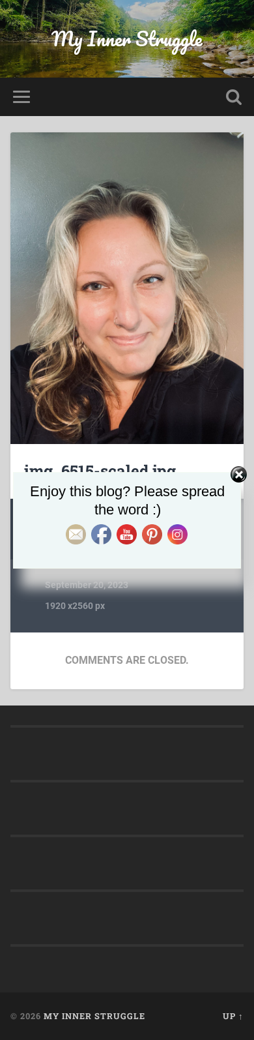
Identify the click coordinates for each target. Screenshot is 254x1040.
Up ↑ (233, 1016)
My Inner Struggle (127, 39)
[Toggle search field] (234, 97)
